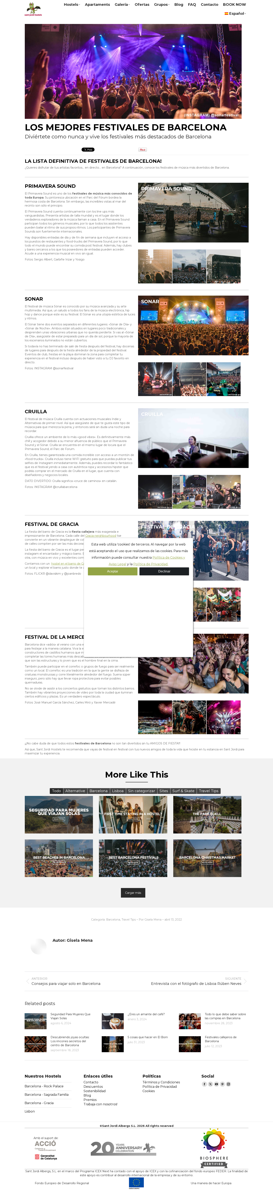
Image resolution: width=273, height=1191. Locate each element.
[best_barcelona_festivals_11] (189, 492)
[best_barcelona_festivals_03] (224, 379)
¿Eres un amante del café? (146, 1014)
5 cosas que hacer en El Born (148, 1037)
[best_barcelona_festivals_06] (155, 266)
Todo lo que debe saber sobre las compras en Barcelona (225, 1016)
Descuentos (93, 1087)
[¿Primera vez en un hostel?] (133, 814)
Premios (90, 1100)
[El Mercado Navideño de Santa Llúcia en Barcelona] (207, 858)
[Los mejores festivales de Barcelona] (133, 858)
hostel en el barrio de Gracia (70, 563)
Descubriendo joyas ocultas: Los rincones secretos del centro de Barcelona (70, 1041)
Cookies (148, 1091)
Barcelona (113, 919)
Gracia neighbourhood (100, 535)
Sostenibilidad (95, 1091)
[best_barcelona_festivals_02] (189, 379)
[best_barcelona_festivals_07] (224, 266)
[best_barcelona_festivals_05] (189, 266)
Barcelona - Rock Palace (44, 1086)
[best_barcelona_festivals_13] (189, 717)
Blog (87, 1095)
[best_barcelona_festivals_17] (224, 717)
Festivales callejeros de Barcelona (221, 1039)
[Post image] (36, 1021)
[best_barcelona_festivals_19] (224, 605)
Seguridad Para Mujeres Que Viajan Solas (71, 1016)
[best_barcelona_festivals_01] (155, 379)
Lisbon (30, 1111)
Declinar (164, 571)
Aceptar (112, 571)
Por (150, 919)
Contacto (91, 1082)
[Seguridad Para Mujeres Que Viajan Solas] (59, 814)
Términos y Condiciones (161, 1082)
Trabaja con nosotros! (100, 1104)
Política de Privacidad (159, 1087)
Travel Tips (129, 919)
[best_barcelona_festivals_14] (155, 717)
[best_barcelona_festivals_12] (224, 492)
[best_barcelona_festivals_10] (155, 492)
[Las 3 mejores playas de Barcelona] (59, 858)
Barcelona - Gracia (39, 1103)
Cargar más (133, 893)
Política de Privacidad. (150, 564)
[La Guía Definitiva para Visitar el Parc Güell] (207, 814)
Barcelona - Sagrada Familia (47, 1095)
